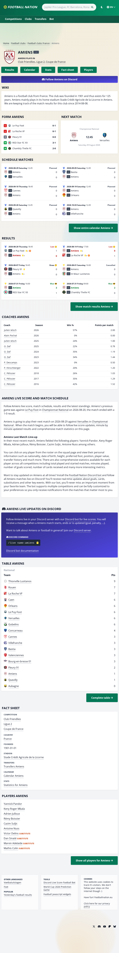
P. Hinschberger (12, 367)
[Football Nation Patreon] (109, 926)
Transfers (40, 19)
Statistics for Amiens (16, 785)
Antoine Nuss (11, 828)
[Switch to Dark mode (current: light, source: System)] (102, 7)
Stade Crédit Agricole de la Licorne (24, 757)
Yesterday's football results (18, 894)
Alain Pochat (10, 335)
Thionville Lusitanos (19, 581)
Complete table (101, 697)
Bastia (11, 649)
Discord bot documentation (22, 550)
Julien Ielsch (10, 330)
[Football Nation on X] (94, 926)
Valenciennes (16, 655)
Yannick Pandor (13, 803)
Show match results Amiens (93, 306)
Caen (11, 599)
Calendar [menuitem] (29, 70)
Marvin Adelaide (13, 843)
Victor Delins (11, 833)
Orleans (13, 606)
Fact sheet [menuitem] (67, 70)
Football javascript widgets (57, 894)
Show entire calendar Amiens (92, 228)
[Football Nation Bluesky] (114, 926)
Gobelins (13, 624)
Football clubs (18, 43)
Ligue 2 (40, 62)
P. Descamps (10, 362)
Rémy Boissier (12, 818)
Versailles (82, 421)
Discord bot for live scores (80, 519)
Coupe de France (56, 62)
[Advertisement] (59, 34)
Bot (51, 19)
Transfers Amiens (14, 766)
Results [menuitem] (9, 70)
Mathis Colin (11, 848)
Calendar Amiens (14, 775)
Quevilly (13, 680)
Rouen (12, 587)
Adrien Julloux (12, 813)
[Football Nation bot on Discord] (99, 926)
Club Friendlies (26, 62)
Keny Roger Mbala (14, 808)
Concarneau (15, 630)
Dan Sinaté (10, 838)
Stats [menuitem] (48, 70)
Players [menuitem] (88, 70)
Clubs (28, 19)
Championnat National (55, 410)
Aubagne (13, 686)
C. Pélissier (9, 373)
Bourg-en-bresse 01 (19, 661)
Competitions (13, 19)
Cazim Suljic (11, 823)
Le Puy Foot (32, 410)
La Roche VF (15, 593)
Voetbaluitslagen (12, 882)
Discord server (82, 530)
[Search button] (92, 7)
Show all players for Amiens (93, 860)
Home (6, 43)
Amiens (12, 673)
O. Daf (7, 346)
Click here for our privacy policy (97, 905)
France (8, 738)
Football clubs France (39, 43)
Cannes (12, 636)
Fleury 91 (13, 667)
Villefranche (15, 643)
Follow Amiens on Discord (61, 79)
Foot (6, 886)
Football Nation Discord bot (85, 475)
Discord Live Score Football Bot (59, 882)
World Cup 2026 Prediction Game (57, 888)
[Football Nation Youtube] (104, 926)
